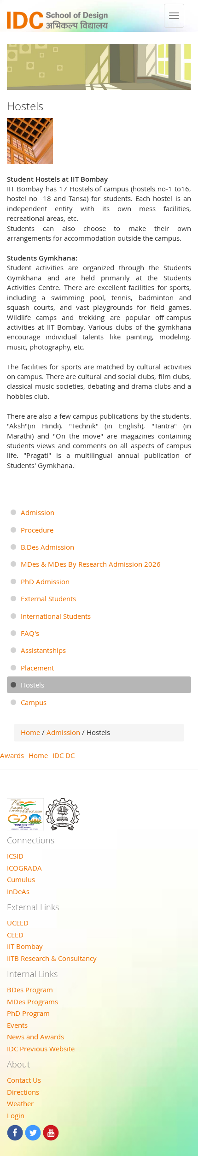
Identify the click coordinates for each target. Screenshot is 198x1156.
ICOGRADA (24, 867)
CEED (15, 934)
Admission (64, 732)
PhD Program (28, 1013)
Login (15, 1115)
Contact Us (24, 1080)
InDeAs (18, 891)
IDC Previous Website (41, 1048)
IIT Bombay (25, 946)
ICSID (15, 855)
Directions (23, 1092)
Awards (12, 755)
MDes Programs (32, 1001)
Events (17, 1025)
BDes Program (30, 989)
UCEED (18, 922)
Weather (20, 1103)
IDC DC (63, 755)
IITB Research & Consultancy (52, 958)
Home (30, 732)
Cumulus (21, 879)
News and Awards (35, 1036)
